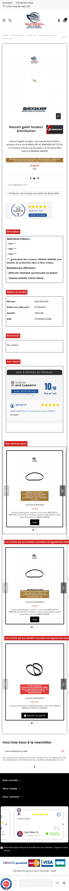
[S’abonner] (62, 751)
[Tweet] (34, 178)
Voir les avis (37, 215)
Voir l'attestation (25, 391)
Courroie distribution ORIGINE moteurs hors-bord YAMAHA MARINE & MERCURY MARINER (34, 707)
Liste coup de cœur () (18, 6)
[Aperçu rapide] (59, 467)
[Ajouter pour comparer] (64, 883)
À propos (8, 2)
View (34, 522)
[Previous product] (64, 37)
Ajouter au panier (38, 883)
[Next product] (65, 37)
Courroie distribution (34, 505)
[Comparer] (59, 461)
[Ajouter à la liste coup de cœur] (57, 883)
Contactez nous (24, 2)
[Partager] (30, 178)
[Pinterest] (38, 178)
